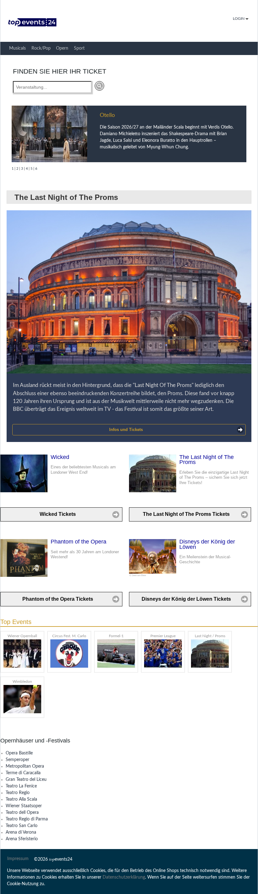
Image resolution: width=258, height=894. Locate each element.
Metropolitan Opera (25, 766)
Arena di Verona (21, 832)
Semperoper (17, 760)
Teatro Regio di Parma (27, 819)
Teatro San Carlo (21, 826)
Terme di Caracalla (23, 773)
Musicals (17, 48)
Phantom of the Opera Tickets (57, 599)
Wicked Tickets (58, 514)
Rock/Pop (41, 48)
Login (239, 18)
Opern (62, 48)
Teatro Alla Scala (21, 799)
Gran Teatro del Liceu (26, 779)
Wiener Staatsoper (24, 806)
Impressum (18, 859)
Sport (79, 48)
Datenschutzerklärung (124, 877)
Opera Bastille (19, 753)
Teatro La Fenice (21, 786)
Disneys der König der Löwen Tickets (186, 599)
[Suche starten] (99, 86)
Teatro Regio (18, 793)
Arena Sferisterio (22, 839)
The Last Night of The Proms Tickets (186, 514)
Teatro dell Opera (22, 812)
